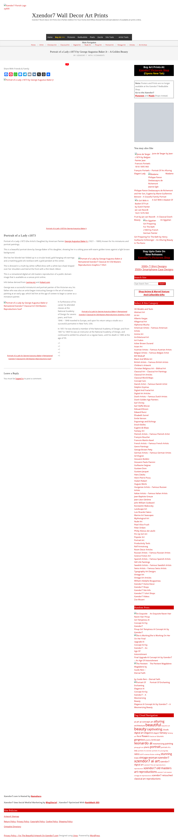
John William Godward (144, 502)
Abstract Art (139, 312)
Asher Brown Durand (143, 343)
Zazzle (100, 37)
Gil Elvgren (139, 456)
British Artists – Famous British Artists (151, 362)
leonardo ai (143, 743)
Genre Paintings (141, 446)
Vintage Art (139, 574)
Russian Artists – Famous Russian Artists (152, 552)
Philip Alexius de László (144, 530)
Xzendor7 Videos (141, 596)
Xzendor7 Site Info (142, 590)
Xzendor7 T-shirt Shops (144, 593)
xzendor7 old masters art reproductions (152, 770)
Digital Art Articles (142, 393)
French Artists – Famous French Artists (151, 443)
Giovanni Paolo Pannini (144, 462)
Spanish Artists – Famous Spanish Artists (152, 559)
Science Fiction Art (142, 555)
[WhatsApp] (15, 74)
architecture (139, 725)
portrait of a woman (145, 751)
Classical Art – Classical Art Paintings (150, 371)
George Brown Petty (143, 449)
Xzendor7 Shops (141, 587)
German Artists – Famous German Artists (152, 452)
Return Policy (10, 821)
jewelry (148, 740)
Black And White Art (143, 359)
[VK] (34, 74)
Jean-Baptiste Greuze (143, 496)
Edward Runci (140, 412)
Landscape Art (140, 509)
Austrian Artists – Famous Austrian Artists (153, 349)
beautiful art (166, 726)
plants (146, 747)
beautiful (153, 724)
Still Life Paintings (142, 562)
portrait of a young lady (160, 751)
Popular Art (139, 537)
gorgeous (139, 739)
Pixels (92, 37)
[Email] (29, 74)
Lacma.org (30, 282)
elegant (156, 733)
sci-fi (142, 754)
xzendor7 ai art (147, 760)
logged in (20, 378)
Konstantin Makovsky (144, 505)
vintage (143, 757)
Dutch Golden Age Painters (146, 399)
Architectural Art (141, 337)
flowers (145, 736)
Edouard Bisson (141, 409)
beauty (140, 728)
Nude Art (138, 521)
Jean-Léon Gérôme (142, 499)
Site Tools (110, 37)
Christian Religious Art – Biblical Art (150, 368)
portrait (155, 747)
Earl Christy (139, 402)
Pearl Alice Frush (141, 524)
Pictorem (71, 37)
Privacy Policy (23, 821)
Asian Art (138, 346)
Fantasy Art (139, 431)
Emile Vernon (140, 418)
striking (157, 754)
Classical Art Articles (143, 374)
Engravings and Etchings (145, 421)
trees (136, 757)
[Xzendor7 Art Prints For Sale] (154, 122)
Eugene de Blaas (141, 427)
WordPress (95, 835)
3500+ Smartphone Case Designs (154, 269)
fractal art (153, 736)
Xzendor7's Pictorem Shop (154, 257)
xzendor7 (163, 757)
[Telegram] (25, 74)
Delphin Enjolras (141, 387)
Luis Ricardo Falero (142, 512)
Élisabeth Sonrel (141, 415)
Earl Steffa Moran (142, 406)
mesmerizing (158, 743)
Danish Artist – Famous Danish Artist (150, 384)
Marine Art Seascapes (144, 515)
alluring (159, 721)
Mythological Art (141, 518)
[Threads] (43, 74)
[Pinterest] (10, 74)
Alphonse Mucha (141, 324)
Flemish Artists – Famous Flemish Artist (152, 434)
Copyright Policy (37, 821)
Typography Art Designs (145, 571)
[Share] (48, 74)
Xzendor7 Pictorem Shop (154, 70)
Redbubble (82, 37)
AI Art (136, 315)
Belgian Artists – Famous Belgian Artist (151, 352)
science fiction (149, 754)
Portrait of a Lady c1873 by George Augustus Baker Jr (66, 228)
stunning (166, 754)
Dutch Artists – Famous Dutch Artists (150, 396)
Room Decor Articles (143, 549)
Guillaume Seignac (142, 465)
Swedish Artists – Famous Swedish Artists (152, 565)
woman (153, 757)
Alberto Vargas (140, 318)
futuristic (160, 736)
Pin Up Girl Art (140, 534)
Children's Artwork (142, 365)
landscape (155, 740)
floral (139, 736)
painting (169, 743)
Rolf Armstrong (141, 546)
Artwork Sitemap (11, 816)
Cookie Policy (52, 821)
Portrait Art (139, 540)
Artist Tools (123, 37)
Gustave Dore (140, 468)
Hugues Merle (140, 484)
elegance (148, 732)
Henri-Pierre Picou (142, 477)
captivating (154, 729)
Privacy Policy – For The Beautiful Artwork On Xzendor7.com (31, 835)
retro (137, 754)
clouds (166, 729)
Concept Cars (140, 381)
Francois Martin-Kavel (144, 440)
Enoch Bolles (140, 424)
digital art (139, 732)
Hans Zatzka (139, 474)
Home (50, 37)
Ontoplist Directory (12, 826)
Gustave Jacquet (141, 471)
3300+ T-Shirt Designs (154, 266)
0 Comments (99, 55)
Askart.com (45, 282)
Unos (75, 835)
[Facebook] (6, 74)
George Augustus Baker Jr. (76, 241)
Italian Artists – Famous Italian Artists (150, 493)
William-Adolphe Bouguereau (147, 580)
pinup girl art (138, 747)
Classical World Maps (143, 377)
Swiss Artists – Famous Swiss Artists (150, 568)
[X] (39, 74)
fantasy (163, 732)
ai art (136, 721)
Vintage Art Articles (142, 577)
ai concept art (146, 721)
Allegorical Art (140, 321)
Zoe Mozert (139, 599)
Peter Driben (140, 527)
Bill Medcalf (139, 356)
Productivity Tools (142, 543)
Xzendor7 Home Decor (144, 584)
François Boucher (142, 437)
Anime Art (138, 334)
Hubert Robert (140, 481)
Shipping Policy (66, 821)
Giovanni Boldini (141, 459)
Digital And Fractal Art (144, 390)
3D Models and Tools (143, 309)
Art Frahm (138, 340)
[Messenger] (20, 74)
